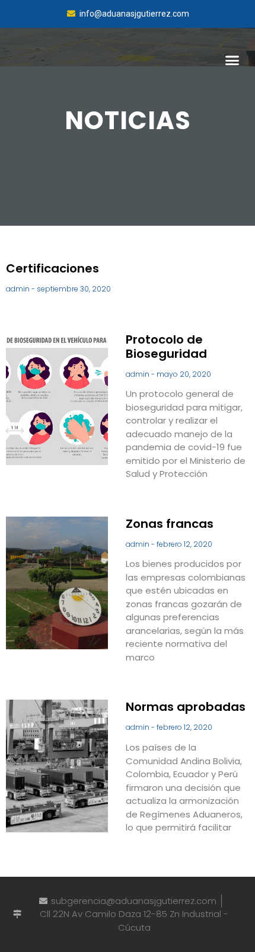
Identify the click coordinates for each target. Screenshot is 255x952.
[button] (232, 60)
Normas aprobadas (186, 706)
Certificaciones (52, 268)
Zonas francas (169, 523)
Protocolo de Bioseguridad (166, 346)
